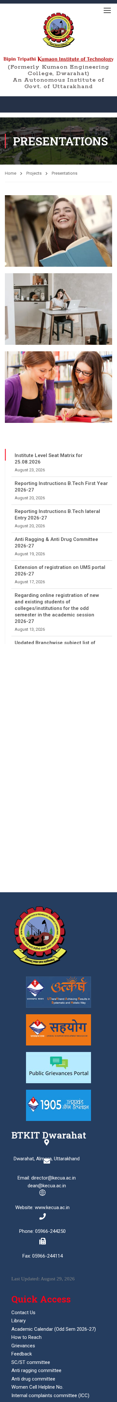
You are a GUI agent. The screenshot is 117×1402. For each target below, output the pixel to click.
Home (10, 173)
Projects (34, 173)
